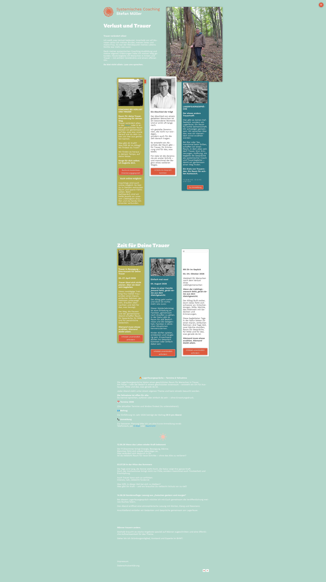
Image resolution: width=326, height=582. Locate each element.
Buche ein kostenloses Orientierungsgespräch (130, 171)
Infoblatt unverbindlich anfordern (130, 338)
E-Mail (137, 426)
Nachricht (151, 426)
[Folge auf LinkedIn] (204, 570)
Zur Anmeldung (195, 187)
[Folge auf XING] (207, 570)
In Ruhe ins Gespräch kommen (163, 171)
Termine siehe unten (192, 181)
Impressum (122, 561)
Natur (127, 125)
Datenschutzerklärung (128, 565)
